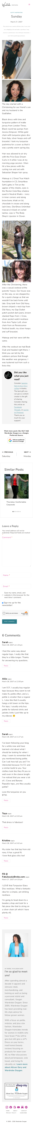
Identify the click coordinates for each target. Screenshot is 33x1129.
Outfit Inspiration (16, 12)
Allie (4, 678)
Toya (4, 813)
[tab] (14, 511)
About (15, 1110)
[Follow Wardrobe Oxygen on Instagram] (7, 1107)
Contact (24, 1110)
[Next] (25, 492)
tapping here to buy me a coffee (20, 386)
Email (6, 586)
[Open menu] (29, 4)
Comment (7, 537)
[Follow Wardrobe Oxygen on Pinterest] (26, 1107)
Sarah (5, 642)
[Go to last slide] (7, 492)
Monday (27, 454)
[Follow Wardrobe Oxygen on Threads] (14, 1107)
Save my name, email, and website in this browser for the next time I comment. (16, 595)
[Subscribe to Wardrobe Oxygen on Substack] (22, 1107)
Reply (6, 666)
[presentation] (16, 486)
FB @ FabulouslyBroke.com (13, 875)
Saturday (7, 454)
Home (8, 1110)
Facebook (18, 407)
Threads (17, 410)
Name (6, 575)
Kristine (6, 840)
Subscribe (23, 1113)
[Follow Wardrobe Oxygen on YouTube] (18, 1107)
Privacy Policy (11, 1113)
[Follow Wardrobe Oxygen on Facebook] (11, 1107)
